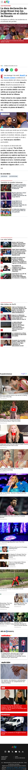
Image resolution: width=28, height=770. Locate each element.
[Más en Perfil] (9, 631)
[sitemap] (22, 752)
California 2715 (10, 767)
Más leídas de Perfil (8, 304)
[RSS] (19, 752)
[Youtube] (16, 752)
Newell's (23, 75)
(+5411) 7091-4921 (10, 769)
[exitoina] (14, 636)
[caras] (14, 688)
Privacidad (3, 759)
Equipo (16, 756)
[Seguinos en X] (12, 752)
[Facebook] (9, 752)
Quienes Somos (4, 756)
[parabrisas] (14, 715)
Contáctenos (4, 758)
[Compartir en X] (6, 69)
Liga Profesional (13, 176)
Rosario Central (9, 78)
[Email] (16, 69)
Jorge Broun (4, 176)
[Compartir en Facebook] (2, 69)
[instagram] (5, 752)
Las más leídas (6, 239)
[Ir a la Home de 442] (6, 2)
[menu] (2, 1)
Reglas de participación (20, 758)
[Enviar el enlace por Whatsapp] (11, 69)
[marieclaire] (14, 663)
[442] (14, 747)
